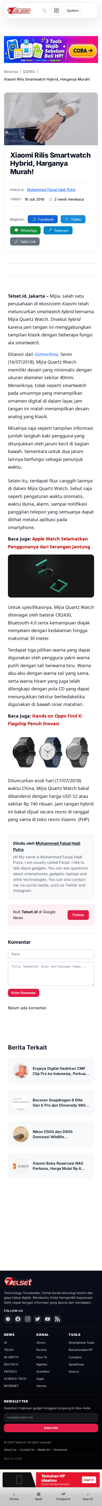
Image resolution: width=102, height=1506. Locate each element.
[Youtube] (47, 1319)
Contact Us (27, 1449)
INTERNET (11, 1386)
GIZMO (29, 71)
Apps (40, 1379)
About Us (10, 1449)
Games (41, 1386)
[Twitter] (38, 1319)
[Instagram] (28, 1319)
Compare (75, 1357)
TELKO (9, 1350)
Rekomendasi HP (81, 1350)
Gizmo (41, 1342)
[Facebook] (18, 1319)
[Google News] (8, 1319)
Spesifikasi (76, 1364)
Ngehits (41, 1364)
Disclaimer (60, 1449)
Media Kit (44, 1449)
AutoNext (43, 1371)
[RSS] (57, 1319)
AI (5, 1342)
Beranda (11, 71)
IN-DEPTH (11, 1357)
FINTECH (10, 1371)
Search (74, 1371)
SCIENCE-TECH (15, 1379)
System (72, 10)
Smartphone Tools (81, 1342)
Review (41, 1350)
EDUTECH (11, 1364)
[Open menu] (56, 11)
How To (41, 1357)
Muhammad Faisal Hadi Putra (51, 189)
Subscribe (51, 1428)
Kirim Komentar (23, 993)
